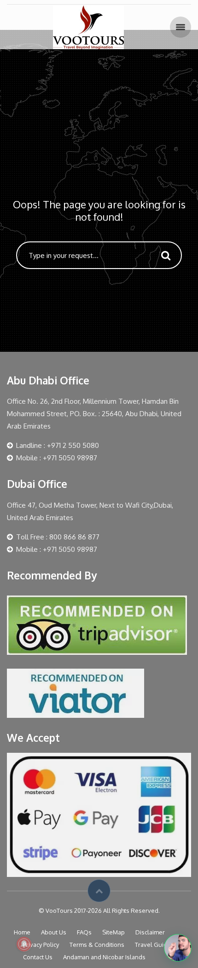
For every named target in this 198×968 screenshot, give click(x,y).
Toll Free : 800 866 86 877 (57, 537)
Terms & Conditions (97, 944)
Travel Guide (153, 944)
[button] (178, 948)
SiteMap (113, 932)
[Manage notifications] (24, 944)
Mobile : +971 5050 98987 (56, 457)
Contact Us (37, 957)
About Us (53, 932)
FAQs (84, 932)
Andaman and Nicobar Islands (104, 957)
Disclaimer (150, 932)
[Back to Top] (99, 890)
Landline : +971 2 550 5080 (57, 445)
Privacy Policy (41, 944)
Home (22, 932)
